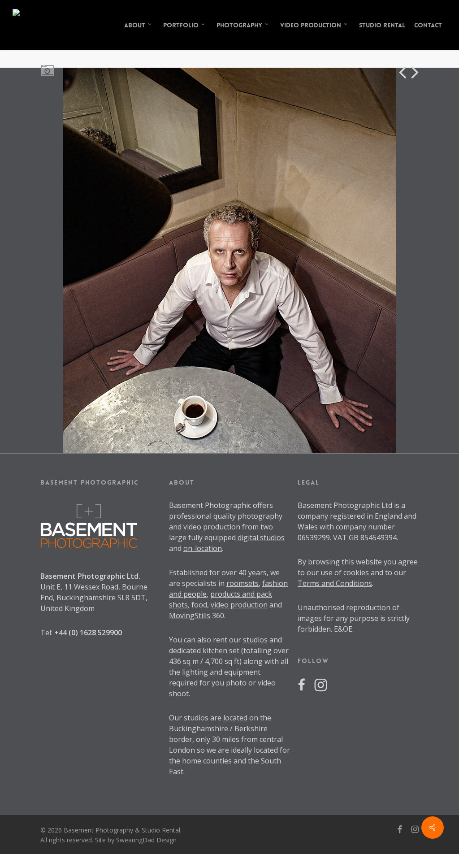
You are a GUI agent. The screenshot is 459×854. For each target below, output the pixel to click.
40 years (252, 572)
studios (255, 640)
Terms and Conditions (335, 583)
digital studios (261, 537)
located (235, 718)
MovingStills (189, 615)
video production (239, 605)
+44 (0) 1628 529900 (88, 632)
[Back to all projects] (46, 70)
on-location (202, 548)
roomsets (242, 583)
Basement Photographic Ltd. (90, 576)
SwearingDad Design (146, 840)
